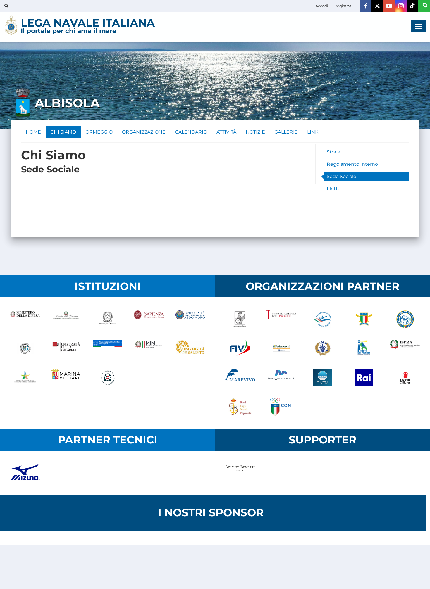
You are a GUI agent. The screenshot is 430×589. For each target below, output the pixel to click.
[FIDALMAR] (322, 348)
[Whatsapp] (424, 6)
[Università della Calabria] (66, 348)
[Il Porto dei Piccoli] (363, 348)
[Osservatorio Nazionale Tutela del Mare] (322, 377)
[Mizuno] (25, 472)
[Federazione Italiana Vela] (240, 348)
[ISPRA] (405, 348)
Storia (333, 152)
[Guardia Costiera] (107, 377)
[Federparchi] (281, 348)
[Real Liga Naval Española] (240, 407)
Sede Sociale (341, 176)
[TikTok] (412, 6)
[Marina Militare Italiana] (66, 377)
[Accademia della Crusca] (240, 319)
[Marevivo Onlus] (240, 377)
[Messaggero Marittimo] (281, 377)
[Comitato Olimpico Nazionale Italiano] (281, 407)
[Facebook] (365, 6)
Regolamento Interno (352, 164)
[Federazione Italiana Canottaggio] (363, 319)
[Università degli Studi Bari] (190, 319)
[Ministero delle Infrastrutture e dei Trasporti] (107, 348)
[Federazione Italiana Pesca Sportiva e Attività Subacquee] (405, 319)
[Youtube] (389, 6)
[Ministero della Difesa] (25, 319)
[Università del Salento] (190, 348)
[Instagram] (401, 6)
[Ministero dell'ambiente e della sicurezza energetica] (25, 377)
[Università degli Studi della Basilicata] (25, 348)
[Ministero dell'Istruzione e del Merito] (148, 348)
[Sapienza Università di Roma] (148, 319)
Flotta (333, 188)
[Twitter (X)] (377, 6)
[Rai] (363, 377)
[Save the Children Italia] (405, 377)
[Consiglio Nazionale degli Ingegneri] (281, 319)
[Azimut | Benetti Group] (240, 472)
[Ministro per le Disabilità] (107, 319)
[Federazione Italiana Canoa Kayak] (322, 319)
